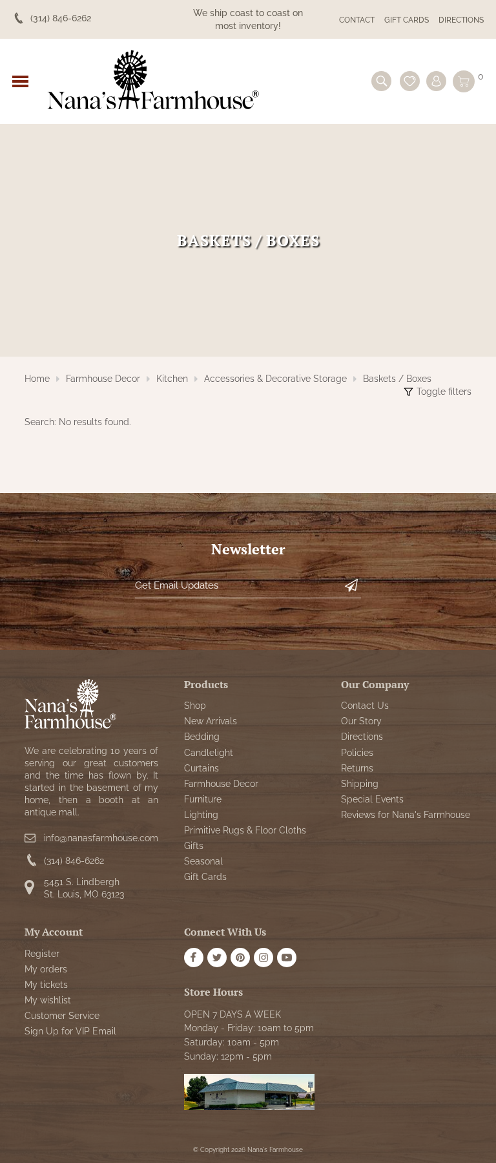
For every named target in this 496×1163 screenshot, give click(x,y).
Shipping (359, 784)
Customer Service (62, 1016)
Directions (461, 20)
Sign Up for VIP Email (70, 1031)
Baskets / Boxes (397, 378)
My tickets (46, 985)
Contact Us (365, 705)
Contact (357, 20)
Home (37, 378)
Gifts (193, 846)
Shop (195, 705)
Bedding (202, 736)
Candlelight (208, 753)
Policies (357, 753)
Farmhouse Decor (103, 378)
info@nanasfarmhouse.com (101, 838)
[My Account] (436, 81)
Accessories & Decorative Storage (275, 378)
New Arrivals (210, 721)
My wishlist (48, 1000)
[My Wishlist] (410, 81)
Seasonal (203, 861)
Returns (357, 768)
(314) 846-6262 (74, 860)
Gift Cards (406, 20)
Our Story (361, 721)
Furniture (203, 799)
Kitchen (172, 378)
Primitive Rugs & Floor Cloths (245, 830)
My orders (46, 969)
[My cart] (464, 81)
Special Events (372, 799)
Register (42, 953)
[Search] (381, 81)
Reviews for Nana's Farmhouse (405, 815)
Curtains (201, 768)
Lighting (201, 815)
